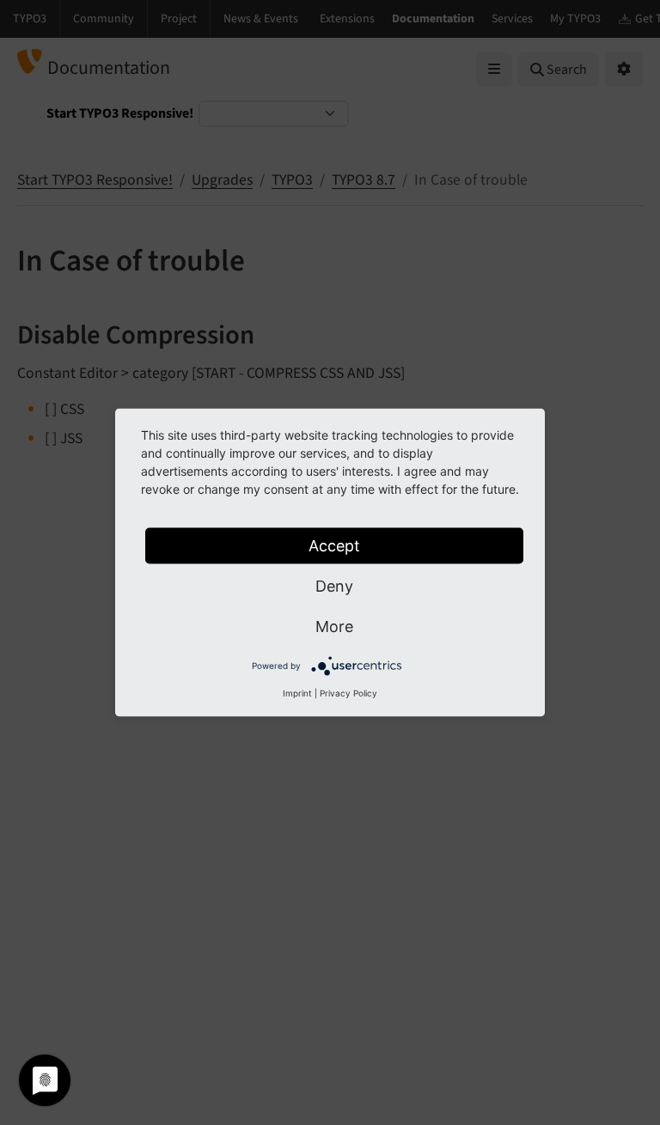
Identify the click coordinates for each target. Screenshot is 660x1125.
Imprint (297, 693)
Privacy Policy (348, 693)
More (334, 626)
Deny (334, 586)
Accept (334, 546)
